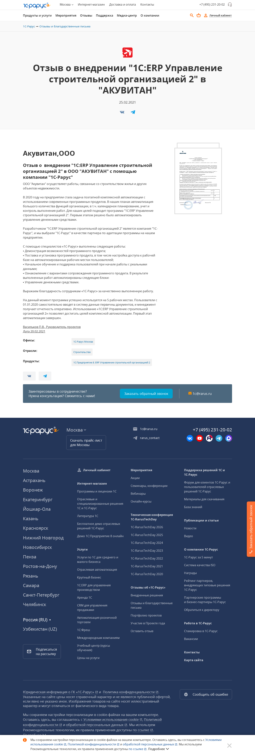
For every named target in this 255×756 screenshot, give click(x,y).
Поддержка (104, 15)
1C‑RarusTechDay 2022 (147, 558)
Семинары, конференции (149, 486)
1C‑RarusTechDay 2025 (147, 535)
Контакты (147, 4)
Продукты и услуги (37, 15)
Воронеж (33, 490)
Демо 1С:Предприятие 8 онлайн (100, 536)
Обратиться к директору (201, 610)
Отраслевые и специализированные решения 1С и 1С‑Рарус (100, 503)
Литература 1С (87, 516)
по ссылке (141, 730)
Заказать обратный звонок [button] (146, 393)
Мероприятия (65, 15)
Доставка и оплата (122, 4)
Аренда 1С (84, 597)
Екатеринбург (37, 499)
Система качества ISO (199, 565)
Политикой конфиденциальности (92, 744)
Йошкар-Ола (37, 509)
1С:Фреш (83, 630)
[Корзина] (198, 15)
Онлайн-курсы (141, 501)
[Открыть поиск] (192, 15)
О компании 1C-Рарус (201, 549)
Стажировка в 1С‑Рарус (201, 631)
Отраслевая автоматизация (97, 570)
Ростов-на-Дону (40, 566)
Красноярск (35, 528)
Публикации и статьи (201, 520)
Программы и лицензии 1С (96, 491)
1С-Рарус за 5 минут (198, 557)
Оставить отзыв (142, 631)
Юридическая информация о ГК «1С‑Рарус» (59, 692)
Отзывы (86, 15)
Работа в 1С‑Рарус (198, 623)
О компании (150, 15)
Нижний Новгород (43, 538)
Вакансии (191, 639)
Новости (190, 528)
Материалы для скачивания (204, 499)
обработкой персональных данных (95, 724)
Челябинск (34, 604)
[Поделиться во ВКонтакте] (122, 113)
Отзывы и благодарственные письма (64, 26)
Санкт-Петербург (41, 595)
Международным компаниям (98, 638)
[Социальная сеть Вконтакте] (189, 438)
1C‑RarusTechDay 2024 (147, 543)
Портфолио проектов (146, 615)
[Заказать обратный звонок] (230, 4)
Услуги (82, 549)
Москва (31, 471)
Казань (30, 518)
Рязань (30, 576)
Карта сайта (193, 660)
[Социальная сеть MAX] (228, 438)
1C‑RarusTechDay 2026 (147, 527)
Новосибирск (37, 547)
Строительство (82, 352)
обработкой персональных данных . (151, 744)
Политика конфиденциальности (129, 692)
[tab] (37, 15)
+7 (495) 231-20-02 (212, 4)
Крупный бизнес (89, 577)
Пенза (29, 557)
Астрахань (34, 480)
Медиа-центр (127, 15)
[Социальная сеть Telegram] (219, 438)
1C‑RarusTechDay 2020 (147, 574)
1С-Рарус (29, 26)
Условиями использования (113, 719)
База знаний (193, 507)
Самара (31, 585)
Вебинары (138, 494)
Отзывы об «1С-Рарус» (148, 587)
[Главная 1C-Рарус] (37, 6)
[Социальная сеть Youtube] (199, 438)
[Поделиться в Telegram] (133, 113)
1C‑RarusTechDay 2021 (147, 566)
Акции (135, 478)
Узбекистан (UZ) (40, 629)
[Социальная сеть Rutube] (209, 438)
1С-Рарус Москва (83, 341)
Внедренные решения (147, 595)
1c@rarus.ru (202, 393)
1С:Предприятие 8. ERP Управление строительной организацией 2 (111, 362)
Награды (190, 573)
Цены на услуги (88, 658)
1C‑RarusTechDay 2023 (147, 551)
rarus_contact (150, 438)
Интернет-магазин (91, 4)
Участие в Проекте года (148, 623)
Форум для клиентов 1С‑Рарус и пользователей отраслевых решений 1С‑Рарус (207, 486)
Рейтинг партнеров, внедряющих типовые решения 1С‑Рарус (207, 585)
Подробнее (156, 749)
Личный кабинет (97, 470)
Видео (188, 536)
